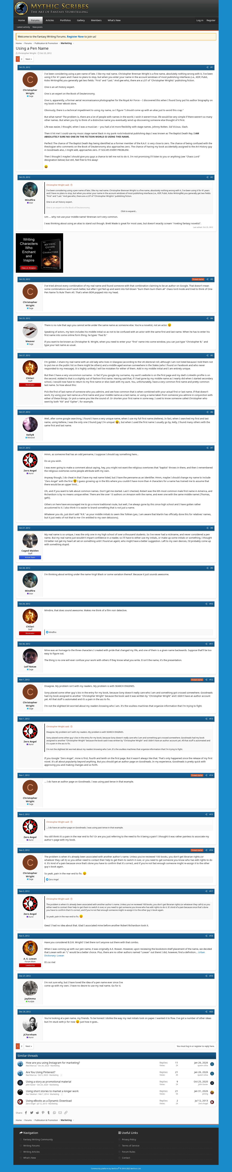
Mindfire (30, 199)
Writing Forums (31, 1145)
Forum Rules (128, 1151)
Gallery (81, 20)
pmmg (205, 1094)
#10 (211, 603)
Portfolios (65, 20)
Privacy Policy (128, 1139)
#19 (211, 976)
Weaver (30, 341)
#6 (212, 412)
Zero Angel (30, 470)
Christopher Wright (27, 53)
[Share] (207, 67)
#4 (212, 318)
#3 (212, 279)
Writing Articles (31, 1151)
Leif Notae (30, 666)
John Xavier (31, 1084)
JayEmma (30, 998)
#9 (212, 568)
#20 (211, 1011)
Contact (125, 1157)
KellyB (30, 434)
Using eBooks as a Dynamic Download (49, 1100)
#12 (211, 679)
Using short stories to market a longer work (52, 1091)
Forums (35, 20)
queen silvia (203, 1065)
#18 (211, 935)
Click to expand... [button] (129, 211)
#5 (212, 355)
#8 (212, 528)
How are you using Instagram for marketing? (53, 1062)
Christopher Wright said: (57, 184)
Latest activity (23, 27)
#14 (211, 775)
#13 (211, 718)
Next (28, 59)
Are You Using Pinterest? (40, 1072)
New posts (37, 27)
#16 (211, 850)
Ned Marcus (31, 1065)
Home (21, 20)
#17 (211, 891)
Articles (50, 20)
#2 (212, 177)
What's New (114, 20)
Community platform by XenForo (116, 1168)
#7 (212, 447)
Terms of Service (130, 1145)
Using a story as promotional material (48, 1081)
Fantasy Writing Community (38, 1139)
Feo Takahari (31, 1094)
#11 (211, 644)
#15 (211, 814)
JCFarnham (30, 1034)
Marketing (55, 1065)
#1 (212, 67)
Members (96, 20)
